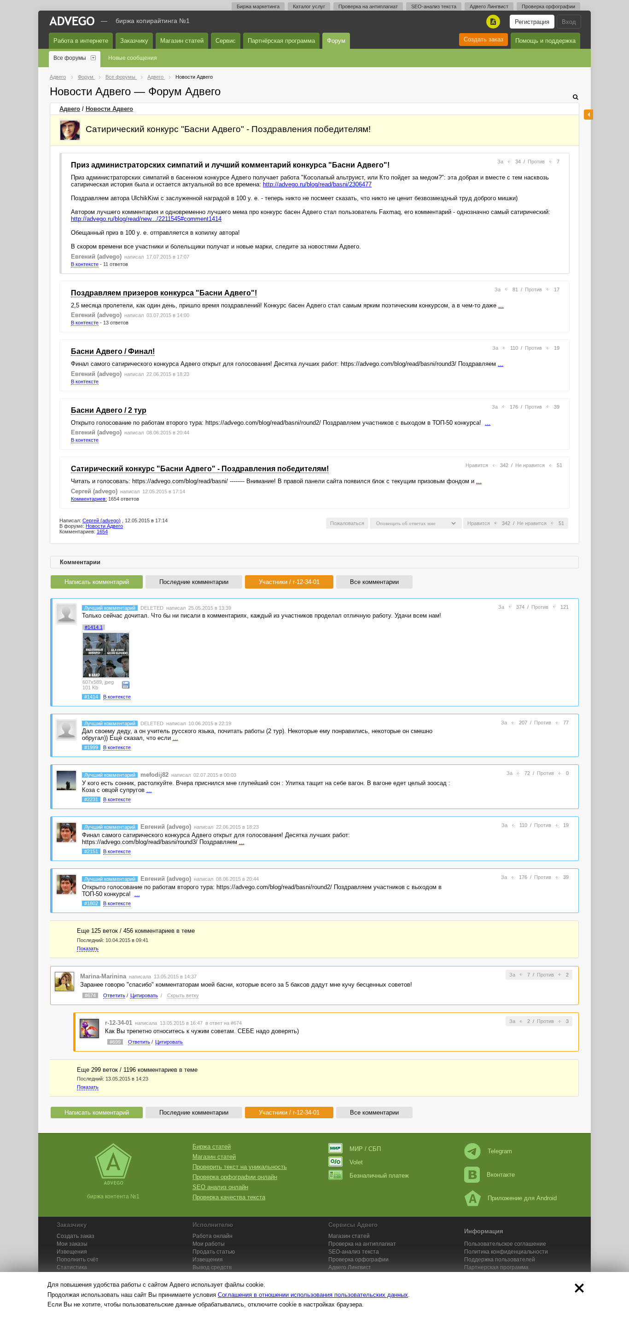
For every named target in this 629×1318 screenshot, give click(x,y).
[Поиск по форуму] (576, 97)
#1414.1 (94, 627)
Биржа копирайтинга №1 (153, 20)
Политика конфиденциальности (506, 1252)
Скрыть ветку (183, 995)
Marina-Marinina (103, 976)
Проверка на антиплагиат (368, 6)
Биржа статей (211, 1146)
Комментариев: (89, 499)
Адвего (69, 108)
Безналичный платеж (379, 1175)
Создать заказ (483, 39)
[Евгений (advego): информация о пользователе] (66, 832)
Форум (336, 40)
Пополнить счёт (78, 1259)
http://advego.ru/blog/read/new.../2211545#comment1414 (146, 218)
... (501, 305)
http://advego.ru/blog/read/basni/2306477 (317, 184)
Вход (569, 21)
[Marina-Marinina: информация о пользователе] (64, 981)
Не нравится (530, 465)
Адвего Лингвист (489, 6)
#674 (90, 995)
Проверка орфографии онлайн (234, 1176)
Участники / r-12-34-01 (289, 581)
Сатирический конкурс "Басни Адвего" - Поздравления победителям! (200, 469)
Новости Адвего (109, 108)
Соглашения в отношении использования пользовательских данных (313, 1294)
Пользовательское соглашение (505, 1244)
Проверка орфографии (548, 6)
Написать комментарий (96, 581)
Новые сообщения (132, 58)
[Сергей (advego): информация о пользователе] (70, 130)
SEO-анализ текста (433, 6)
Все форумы (69, 58)
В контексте (85, 264)
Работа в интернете (80, 40)
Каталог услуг (309, 6)
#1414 (91, 696)
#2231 (91, 799)
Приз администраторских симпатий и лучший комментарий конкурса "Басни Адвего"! (230, 165)
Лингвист (349, 1267)
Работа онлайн (212, 1236)
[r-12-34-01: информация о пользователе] (89, 1027)
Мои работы (208, 1244)
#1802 (91, 903)
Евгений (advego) (96, 256)
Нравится (477, 465)
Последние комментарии (193, 581)
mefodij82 (154, 774)
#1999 (91, 747)
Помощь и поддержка (545, 40)
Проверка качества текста (228, 1197)
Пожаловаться (347, 523)
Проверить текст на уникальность (239, 1166)
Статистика (72, 1267)
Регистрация (532, 21)
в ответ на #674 (223, 1023)
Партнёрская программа (281, 40)
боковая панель (588, 115)
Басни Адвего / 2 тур (108, 410)
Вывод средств (212, 1267)
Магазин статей (182, 40)
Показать (88, 948)
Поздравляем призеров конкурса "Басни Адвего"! (164, 293)
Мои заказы (72, 1244)
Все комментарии (374, 581)
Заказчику (134, 40)
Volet (356, 1162)
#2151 (91, 851)
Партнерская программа (496, 1267)
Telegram (500, 1151)
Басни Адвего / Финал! (113, 351)
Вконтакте (501, 1174)
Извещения (72, 1252)
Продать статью (213, 1252)
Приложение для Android (522, 1198)
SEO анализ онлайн (220, 1187)
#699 (115, 1042)
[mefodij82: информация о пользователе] (66, 780)
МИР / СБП (365, 1148)
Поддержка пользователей (499, 1259)
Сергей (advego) (94, 491)
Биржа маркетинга (258, 6)
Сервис (225, 40)
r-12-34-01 (118, 1022)
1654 (102, 531)
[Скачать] (125, 684)
